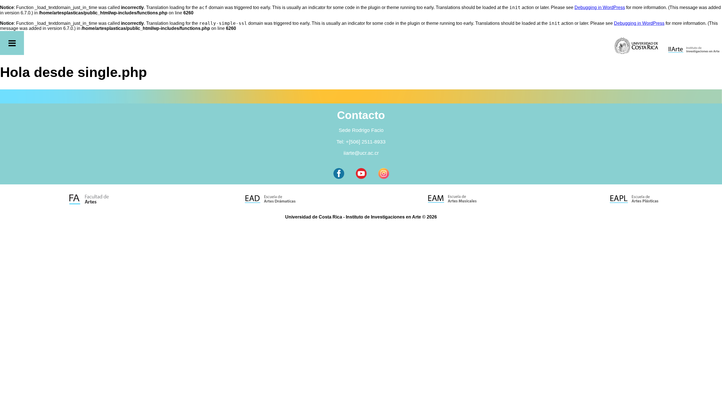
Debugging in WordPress (599, 7)
